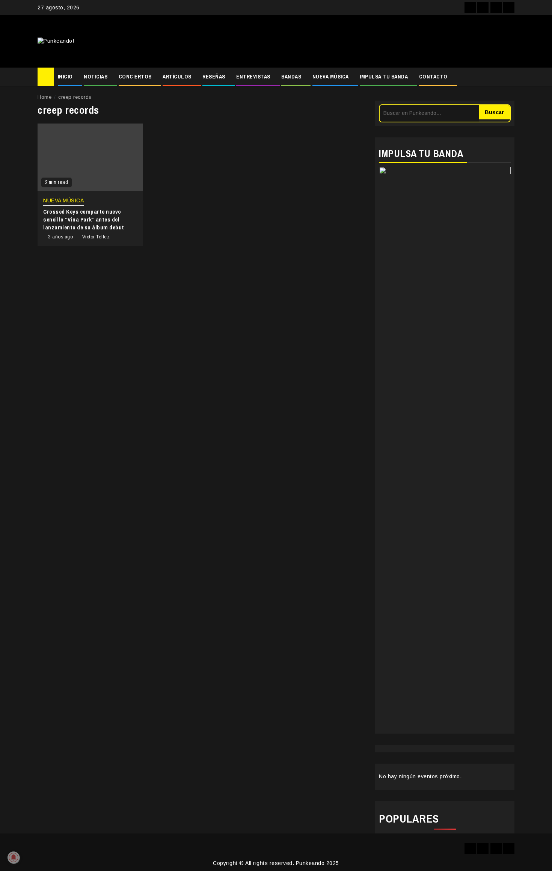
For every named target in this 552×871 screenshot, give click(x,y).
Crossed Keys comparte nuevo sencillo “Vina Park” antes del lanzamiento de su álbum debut (83, 219)
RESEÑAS (213, 76)
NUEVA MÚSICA (330, 76)
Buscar (494, 112)
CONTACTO (433, 76)
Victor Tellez (96, 237)
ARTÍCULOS (177, 76)
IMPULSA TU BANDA (384, 76)
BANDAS (291, 76)
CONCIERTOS (135, 76)
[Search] (509, 77)
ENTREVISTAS (253, 76)
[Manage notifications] (14, 857)
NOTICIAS (95, 76)
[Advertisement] (356, 41)
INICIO (65, 76)
